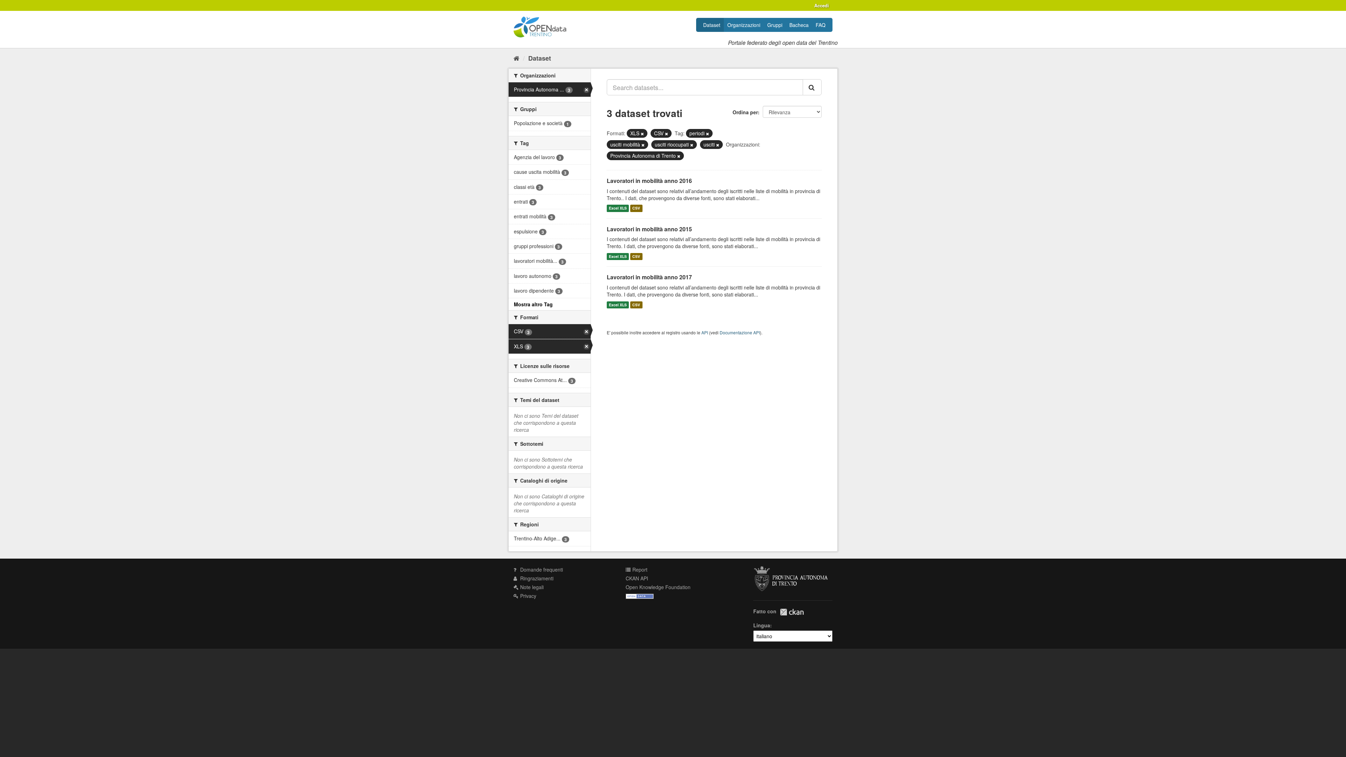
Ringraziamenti (536, 578)
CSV (636, 208)
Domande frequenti (541, 569)
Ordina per (745, 112)
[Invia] (812, 87)
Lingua (761, 625)
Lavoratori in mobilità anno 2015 (649, 229)
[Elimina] (642, 133)
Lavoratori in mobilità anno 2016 (649, 181)
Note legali (531, 587)
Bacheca (799, 24)
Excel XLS (618, 208)
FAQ (820, 24)
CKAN (792, 612)
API (704, 332)
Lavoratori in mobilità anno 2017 (649, 277)
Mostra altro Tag (533, 304)
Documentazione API (740, 332)
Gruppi (774, 24)
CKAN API (637, 578)
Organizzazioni (743, 24)
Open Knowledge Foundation (658, 587)
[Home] (516, 57)
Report (639, 569)
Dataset (711, 24)
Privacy (527, 595)
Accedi (821, 5)
